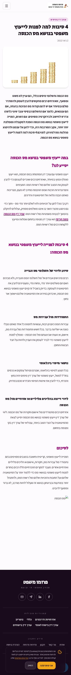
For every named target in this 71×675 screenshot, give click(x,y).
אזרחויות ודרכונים (45, 620)
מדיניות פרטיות (30, 644)
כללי (29, 620)
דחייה (30, 665)
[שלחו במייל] (22, 597)
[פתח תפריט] (6, 6)
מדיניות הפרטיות (21, 658)
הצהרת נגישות (12, 644)
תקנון (42, 644)
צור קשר (52, 644)
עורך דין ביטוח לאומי (46, 625)
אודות (62, 644)
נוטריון (19, 620)
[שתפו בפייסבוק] (49, 597)
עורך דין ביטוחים (22, 625)
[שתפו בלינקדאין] (40, 597)
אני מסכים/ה (46, 665)
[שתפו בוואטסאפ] (31, 597)
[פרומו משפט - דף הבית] (58, 5)
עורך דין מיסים (58, 19)
